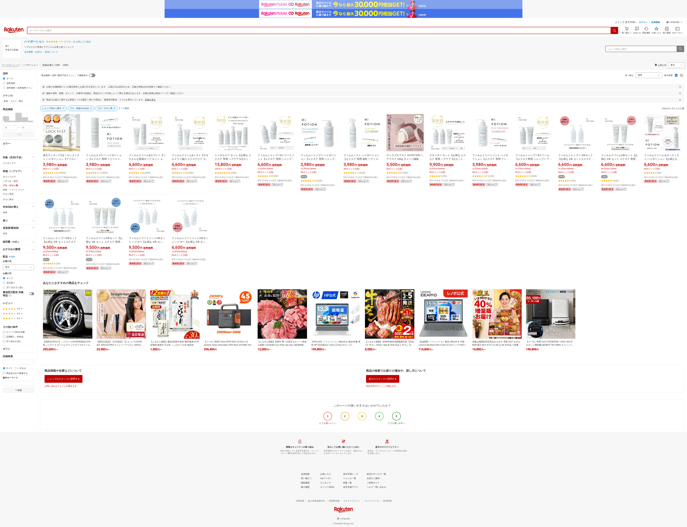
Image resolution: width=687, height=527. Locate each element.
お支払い (39, 52)
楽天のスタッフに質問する (383, 379)
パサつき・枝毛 (10, 181)
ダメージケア (9, 177)
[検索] (614, 30)
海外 (13, 256)
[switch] (31, 293)
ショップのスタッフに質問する (63, 379)
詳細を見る (150, 99)
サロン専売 (8, 194)
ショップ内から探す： (618, 49)
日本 (5, 233)
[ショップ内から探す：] (680, 49)
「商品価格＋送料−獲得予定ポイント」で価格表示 (63, 75)
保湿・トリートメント (13, 189)
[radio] (4, 78)
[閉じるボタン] (680, 87)
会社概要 (28, 52)
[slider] (3, 121)
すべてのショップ (10, 65)
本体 (5, 212)
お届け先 (7, 261)
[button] (674, 22)
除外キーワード (10, 378)
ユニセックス (9, 163)
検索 (20, 134)
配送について (51, 52)
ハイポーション (34, 41)
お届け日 (7, 273)
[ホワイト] (5, 149)
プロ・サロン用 (10, 185)
